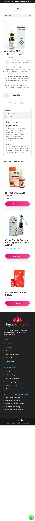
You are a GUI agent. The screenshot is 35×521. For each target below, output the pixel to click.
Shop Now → (18, 95)
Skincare (9, 344)
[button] (4, 21)
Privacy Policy (10, 374)
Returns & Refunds (12, 385)
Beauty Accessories (12, 358)
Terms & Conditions (12, 378)
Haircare (9, 347)
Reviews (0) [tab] (8, 117)
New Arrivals (10, 361)
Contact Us (10, 389)
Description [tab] (8, 111)
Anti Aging (21, 103)
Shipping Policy (11, 382)
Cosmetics (9, 351)
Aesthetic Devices (12, 354)
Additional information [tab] (12, 114)
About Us (9, 371)
